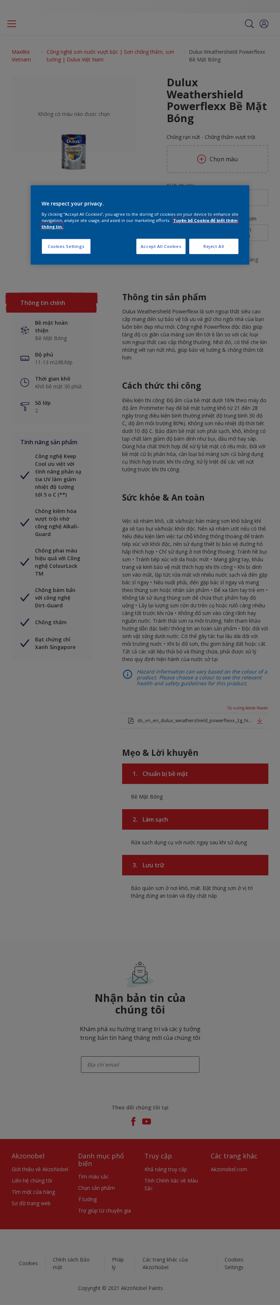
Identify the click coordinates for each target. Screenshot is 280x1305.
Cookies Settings (66, 246)
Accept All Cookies (161, 246)
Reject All (213, 246)
